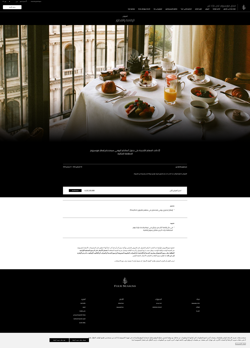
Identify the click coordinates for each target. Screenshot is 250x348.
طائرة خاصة (82, 303)
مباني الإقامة (82, 311)
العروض (207, 9)
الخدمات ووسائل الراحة (144, 9)
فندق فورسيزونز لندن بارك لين (221, 6)
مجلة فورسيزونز (120, 307)
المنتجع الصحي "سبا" (186, 9)
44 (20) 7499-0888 (89, 190)
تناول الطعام (198, 9)
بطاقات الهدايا (82, 323)
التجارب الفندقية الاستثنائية (79, 319)
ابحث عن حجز (159, 303)
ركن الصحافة (121, 303)
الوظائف (198, 307)
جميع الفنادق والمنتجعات (36, 1)
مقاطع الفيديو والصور (171, 9)
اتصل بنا (198, 311)
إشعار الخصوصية (241, 344)
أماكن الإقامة (216, 9)
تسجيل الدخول (22, 1)
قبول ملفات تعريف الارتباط (59, 340)
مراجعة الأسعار (12, 7)
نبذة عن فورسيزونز (196, 303)
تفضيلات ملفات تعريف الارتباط (79, 340)
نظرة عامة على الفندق (230, 9)
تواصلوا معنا (131, 9)
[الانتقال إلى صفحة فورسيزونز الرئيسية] (244, 7)
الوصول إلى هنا (158, 9)
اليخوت (84, 307)
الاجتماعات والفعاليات (157, 307)
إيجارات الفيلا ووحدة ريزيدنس (79, 315)
